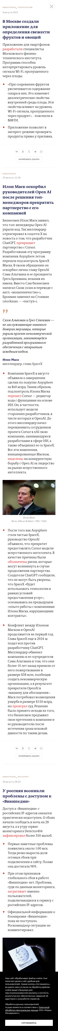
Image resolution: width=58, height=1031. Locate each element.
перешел (15, 396)
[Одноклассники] (23, 151)
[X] (29, 151)
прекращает (26, 243)
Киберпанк (9, 7)
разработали (13, 49)
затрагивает (17, 891)
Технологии (25, 7)
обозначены (17, 562)
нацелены (15, 459)
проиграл (19, 706)
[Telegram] (35, 151)
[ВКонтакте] (17, 151)
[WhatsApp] (41, 151)
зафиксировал (14, 836)
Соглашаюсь (29, 1022)
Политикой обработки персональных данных (27, 1009)
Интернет (23, 776)
